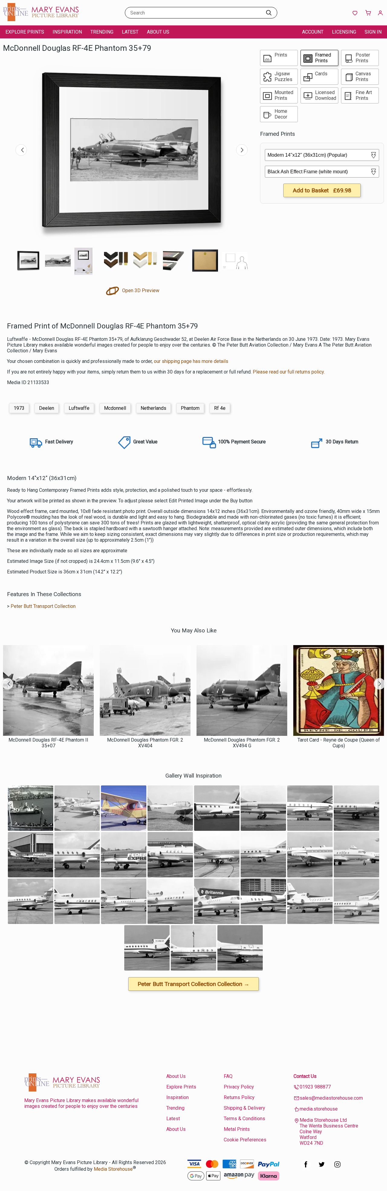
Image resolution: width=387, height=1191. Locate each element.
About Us (158, 32)
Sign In (373, 32)
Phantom (190, 408)
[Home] (41, 19)
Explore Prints (24, 32)
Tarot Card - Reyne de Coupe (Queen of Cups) (339, 743)
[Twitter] (322, 1167)
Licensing (344, 32)
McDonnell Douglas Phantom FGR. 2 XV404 (145, 743)
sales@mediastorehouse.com (331, 1098)
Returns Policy (239, 1097)
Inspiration (67, 32)
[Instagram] (337, 1167)
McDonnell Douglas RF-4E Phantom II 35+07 (48, 743)
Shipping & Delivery (244, 1108)
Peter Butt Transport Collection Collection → (193, 984)
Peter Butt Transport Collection (43, 606)
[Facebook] (306, 1167)
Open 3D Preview (140, 290)
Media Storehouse (113, 1169)
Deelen (46, 408)
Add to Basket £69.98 (322, 190)
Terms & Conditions (244, 1118)
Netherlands (153, 408)
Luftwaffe (79, 408)
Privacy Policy (239, 1087)
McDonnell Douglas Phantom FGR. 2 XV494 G (242, 743)
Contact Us (305, 1076)
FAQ (228, 1076)
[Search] (268, 12)
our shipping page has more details (191, 361)
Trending (101, 32)
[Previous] (21, 150)
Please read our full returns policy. (289, 372)
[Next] (242, 150)
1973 (19, 408)
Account (313, 32)
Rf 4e (220, 408)
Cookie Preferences (245, 1140)
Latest (130, 32)
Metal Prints (237, 1129)
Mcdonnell (115, 408)
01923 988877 (315, 1087)
